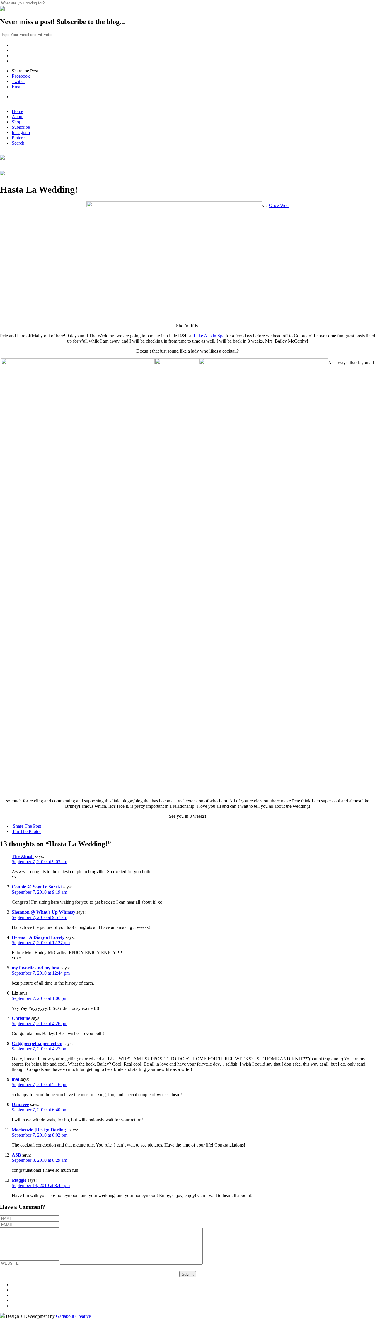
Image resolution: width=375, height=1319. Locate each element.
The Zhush (23, 856)
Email (17, 86)
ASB (16, 1154)
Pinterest (20, 137)
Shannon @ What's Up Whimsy (43, 912)
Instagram (21, 132)
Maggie (19, 1180)
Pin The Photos (26, 831)
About (17, 116)
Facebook (21, 76)
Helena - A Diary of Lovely (38, 937)
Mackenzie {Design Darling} (40, 1129)
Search (18, 142)
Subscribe (21, 127)
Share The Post (26, 826)
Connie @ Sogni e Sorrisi (37, 886)
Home (17, 111)
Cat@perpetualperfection (37, 1043)
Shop (16, 121)
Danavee (20, 1104)
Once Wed (279, 205)
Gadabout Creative (73, 1316)
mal (15, 1079)
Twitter (18, 81)
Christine (21, 1018)
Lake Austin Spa (209, 335)
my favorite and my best (35, 967)
